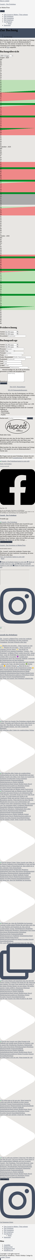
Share (2, 558)
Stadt (1, 361)
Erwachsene (4, 336)
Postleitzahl (3, 359)
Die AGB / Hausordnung (17, 387)
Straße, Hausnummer (6, 357)
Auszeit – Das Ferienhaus (8, 4)
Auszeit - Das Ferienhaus (8, 515)
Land (1, 363)
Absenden (3, 383)
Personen (3, 349)
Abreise (2, 334)
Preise (9, 23)
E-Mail (2, 365)
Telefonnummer (5, 367)
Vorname (3, 353)
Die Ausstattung (9, 18)
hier (8, 47)
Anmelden (7, 1245)
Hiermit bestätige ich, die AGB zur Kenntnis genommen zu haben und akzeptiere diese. (15, 370)
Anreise (2, 332)
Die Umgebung (8, 20)
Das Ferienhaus (8, 16)
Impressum (7, 25)
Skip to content (4, 1)
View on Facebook (12, 557)
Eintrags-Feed (8, 1247)
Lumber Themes (5, 1257)
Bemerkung (3, 381)
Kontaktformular (17, 458)
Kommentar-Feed (9, 1248)
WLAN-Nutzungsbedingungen (17, 390)
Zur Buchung (8, 22)
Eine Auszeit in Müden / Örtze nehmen (16, 14)
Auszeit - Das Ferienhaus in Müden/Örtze (13, 545)
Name (2, 355)
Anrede (2, 351)
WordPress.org (8, 1250)
